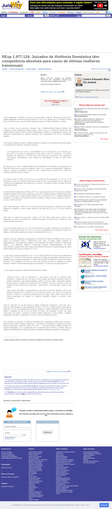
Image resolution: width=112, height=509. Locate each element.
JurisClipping (33, 472)
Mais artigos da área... (102, 230)
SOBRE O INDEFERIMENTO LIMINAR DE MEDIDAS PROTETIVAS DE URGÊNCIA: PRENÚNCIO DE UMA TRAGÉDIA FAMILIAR (89, 120)
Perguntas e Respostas (36, 464)
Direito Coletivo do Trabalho (64, 461)
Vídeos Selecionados (35, 453)
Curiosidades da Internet (36, 495)
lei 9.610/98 (16, 380)
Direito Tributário (61, 475)
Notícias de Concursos (35, 470)
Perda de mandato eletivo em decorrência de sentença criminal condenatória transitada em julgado (91, 223)
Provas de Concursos (35, 456)
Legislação (32, 486)
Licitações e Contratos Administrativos (67, 486)
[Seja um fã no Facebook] (107, 13)
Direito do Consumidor (62, 470)
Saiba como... (56, 104)
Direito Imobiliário (61, 472)
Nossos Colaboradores (8, 455)
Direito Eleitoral (60, 484)
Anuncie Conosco (6, 467)
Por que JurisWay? (7, 453)
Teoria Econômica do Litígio (64, 492)
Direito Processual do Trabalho (65, 464)
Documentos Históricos (35, 496)
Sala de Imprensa (34, 479)
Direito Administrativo (62, 467)
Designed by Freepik (7, 486)
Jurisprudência (33, 487)
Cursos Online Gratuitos (36, 452)
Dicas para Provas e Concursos (38, 459)
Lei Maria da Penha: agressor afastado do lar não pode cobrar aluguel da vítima (91, 133)
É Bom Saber (33, 476)
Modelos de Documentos (36, 461)
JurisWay (4, 69)
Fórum (30, 498)
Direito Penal (60, 455)
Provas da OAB (33, 455)
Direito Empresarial (61, 456)
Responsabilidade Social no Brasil (11, 458)
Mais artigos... (105, 139)
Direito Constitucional (45, 69)
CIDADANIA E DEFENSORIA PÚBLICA (88, 194)
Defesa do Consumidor (35, 481)
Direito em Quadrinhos (35, 492)
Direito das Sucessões (62, 483)
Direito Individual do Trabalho (65, 459)
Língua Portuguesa (89, 455)
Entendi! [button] (104, 505)
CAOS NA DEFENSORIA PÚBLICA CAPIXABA (91, 115)
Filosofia (85, 459)
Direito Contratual (61, 489)
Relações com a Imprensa (91, 461)
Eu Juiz (31, 475)
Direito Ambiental (61, 469)
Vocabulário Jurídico (35, 478)
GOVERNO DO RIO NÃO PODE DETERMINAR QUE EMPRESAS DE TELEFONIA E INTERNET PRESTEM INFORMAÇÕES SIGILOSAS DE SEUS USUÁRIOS (91, 212)
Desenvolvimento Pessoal (91, 452)
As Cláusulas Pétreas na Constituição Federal (90, 197)
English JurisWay (34, 499)
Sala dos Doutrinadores (17, 69)
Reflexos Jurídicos (34, 483)
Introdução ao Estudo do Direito (65, 452)
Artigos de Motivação (35, 467)
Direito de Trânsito (61, 481)
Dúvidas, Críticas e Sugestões (10, 477)
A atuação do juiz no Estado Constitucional (89, 227)
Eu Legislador (33, 473)
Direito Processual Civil (63, 463)
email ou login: (10, 426)
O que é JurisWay (6, 452)
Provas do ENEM (34, 458)
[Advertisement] (56, 35)
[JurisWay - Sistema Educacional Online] (12, 10)
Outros (58, 493)
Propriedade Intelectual (63, 478)
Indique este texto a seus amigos (51, 92)
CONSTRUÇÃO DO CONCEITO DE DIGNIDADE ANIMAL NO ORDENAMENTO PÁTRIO (90, 200)
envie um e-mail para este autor (88, 97)
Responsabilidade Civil (63, 479)
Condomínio (59, 466)
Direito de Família (61, 458)
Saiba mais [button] (84, 505)
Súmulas (31, 490)
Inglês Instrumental (89, 458)
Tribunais (31, 484)
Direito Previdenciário (62, 473)
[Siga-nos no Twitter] (109, 13)
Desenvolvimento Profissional (92, 453)
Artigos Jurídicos (31, 69)
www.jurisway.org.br (54, 389)
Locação (58, 476)
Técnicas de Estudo (89, 463)
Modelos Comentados (35, 463)
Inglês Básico (87, 456)
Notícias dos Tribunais (35, 469)
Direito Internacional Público (64, 490)
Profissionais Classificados (9, 456)
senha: (7, 433)
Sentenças (32, 489)
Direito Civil (59, 453)
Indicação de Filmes (35, 493)
